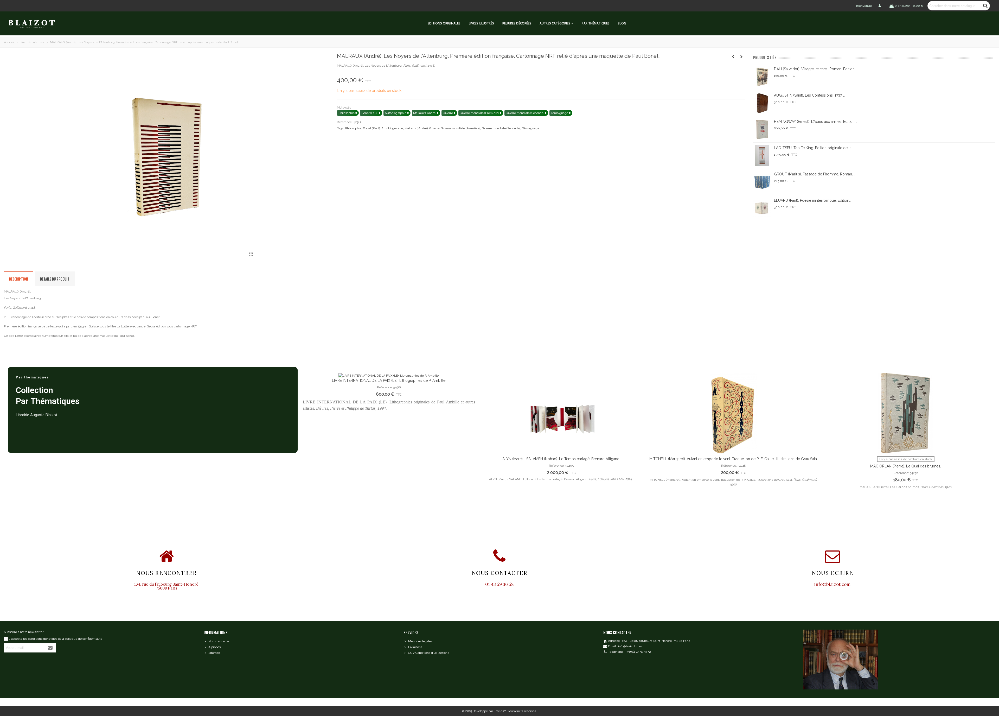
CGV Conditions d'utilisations (428, 653)
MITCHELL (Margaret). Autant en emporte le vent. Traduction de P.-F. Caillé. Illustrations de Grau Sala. (733, 459)
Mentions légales (420, 641)
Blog (622, 23)
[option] (389, 394)
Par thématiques (596, 23)
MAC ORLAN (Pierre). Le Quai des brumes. (905, 466)
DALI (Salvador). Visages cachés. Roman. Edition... (815, 69)
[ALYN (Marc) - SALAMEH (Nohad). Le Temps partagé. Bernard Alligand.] (561, 414)
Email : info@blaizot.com (625, 646)
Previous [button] (310, 445)
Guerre (434, 128)
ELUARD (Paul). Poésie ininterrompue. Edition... (812, 200)
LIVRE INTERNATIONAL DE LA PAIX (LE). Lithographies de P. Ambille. (389, 380)
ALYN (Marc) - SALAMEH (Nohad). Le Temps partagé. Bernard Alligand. (561, 459)
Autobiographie (392, 128)
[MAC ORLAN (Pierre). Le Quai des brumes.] (905, 414)
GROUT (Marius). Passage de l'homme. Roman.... (814, 174)
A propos (214, 647)
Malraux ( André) (416, 128)
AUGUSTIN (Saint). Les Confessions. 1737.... (809, 95)
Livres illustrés (481, 23)
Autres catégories (555, 23)
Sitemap (214, 653)
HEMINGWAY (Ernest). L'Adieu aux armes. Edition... (815, 121)
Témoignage (530, 128)
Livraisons (415, 647)
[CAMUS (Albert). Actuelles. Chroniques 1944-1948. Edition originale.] (733, 57)
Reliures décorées (516, 23)
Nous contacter (219, 641)
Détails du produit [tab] (54, 279)
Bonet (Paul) (371, 128)
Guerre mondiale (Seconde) (501, 128)
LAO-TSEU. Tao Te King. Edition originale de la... (814, 148)
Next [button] (983, 445)
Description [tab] (18, 279)
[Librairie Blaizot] (36, 23)
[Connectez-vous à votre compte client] (880, 5)
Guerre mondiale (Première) (460, 128)
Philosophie (353, 128)
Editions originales (444, 23)
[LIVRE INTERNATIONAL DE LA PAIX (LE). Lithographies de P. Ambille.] (389, 375)
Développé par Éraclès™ (489, 711)
